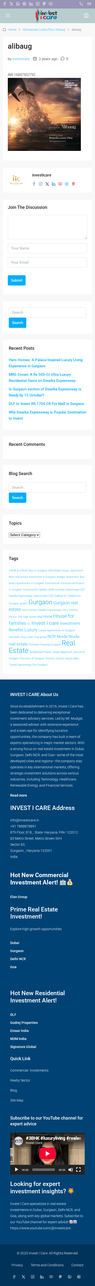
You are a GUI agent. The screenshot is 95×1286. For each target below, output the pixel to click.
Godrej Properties (24, 1023)
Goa (13, 967)
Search (17, 323)
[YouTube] (52, 1277)
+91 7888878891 (23, 826)
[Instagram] (33, 1277)
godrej (24, 603)
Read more (18, 795)
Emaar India (19, 1031)
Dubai (14, 943)
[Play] (16, 1169)
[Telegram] (80, 1277)
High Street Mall (32, 616)
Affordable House (58, 570)
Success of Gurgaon (32, 658)
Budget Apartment (68, 577)
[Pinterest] (61, 1277)
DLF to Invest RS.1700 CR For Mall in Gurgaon (46, 404)
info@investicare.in (24, 820)
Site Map (16, 1100)
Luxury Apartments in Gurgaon (56, 630)
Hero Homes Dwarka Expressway (41, 610)
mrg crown (26, 637)
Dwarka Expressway (20, 595)
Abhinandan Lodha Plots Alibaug (44, 29)
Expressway (40, 595)
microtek (14, 637)
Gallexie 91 (60, 595)
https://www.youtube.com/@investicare (40, 1228)
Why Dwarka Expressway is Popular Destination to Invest (47, 415)
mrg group (40, 637)
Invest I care (45, 623)
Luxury (31, 630)
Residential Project (40, 652)
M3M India (18, 1039)
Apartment (76, 570)
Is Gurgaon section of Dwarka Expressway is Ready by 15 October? (45, 392)
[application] (47, 1154)
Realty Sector (20, 1080)
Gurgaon (40, 602)
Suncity (50, 658)
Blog (13, 1090)
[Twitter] (24, 1277)
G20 (50, 595)
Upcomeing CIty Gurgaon (33, 664)
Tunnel (13, 664)
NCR (52, 636)
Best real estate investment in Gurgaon (32, 577)
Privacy (17, 1265)
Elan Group (18, 897)
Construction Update (35, 589)
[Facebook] (15, 1277)
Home (12, 29)
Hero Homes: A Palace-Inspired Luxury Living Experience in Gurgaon (46, 363)
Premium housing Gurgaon (45, 644)
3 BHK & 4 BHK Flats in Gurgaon (28, 570)
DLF (82, 589)
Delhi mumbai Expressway (63, 589)
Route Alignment (63, 652)
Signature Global (23, 1047)
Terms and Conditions (47, 1265)
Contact (77, 1265)
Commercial (52, 583)
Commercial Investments (29, 1070)
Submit (16, 280)
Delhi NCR (18, 959)
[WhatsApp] (70, 1277)
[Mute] (70, 1169)
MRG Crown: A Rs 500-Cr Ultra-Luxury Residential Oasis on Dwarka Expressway (42, 377)
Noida (62, 636)
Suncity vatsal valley (67, 658)
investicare (21, 59)
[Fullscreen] (78, 1169)
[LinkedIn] (43, 1277)
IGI (28, 623)
